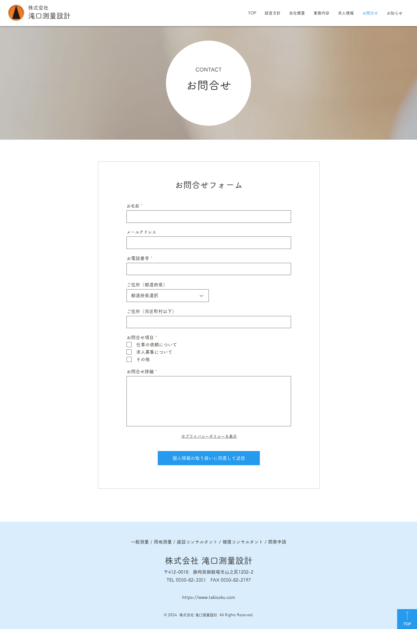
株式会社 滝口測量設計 (208, 560)
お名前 (133, 206)
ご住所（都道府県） (147, 284)
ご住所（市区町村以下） (151, 311)
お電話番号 (138, 258)
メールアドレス (141, 232)
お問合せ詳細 (140, 371)
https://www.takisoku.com (208, 597)
